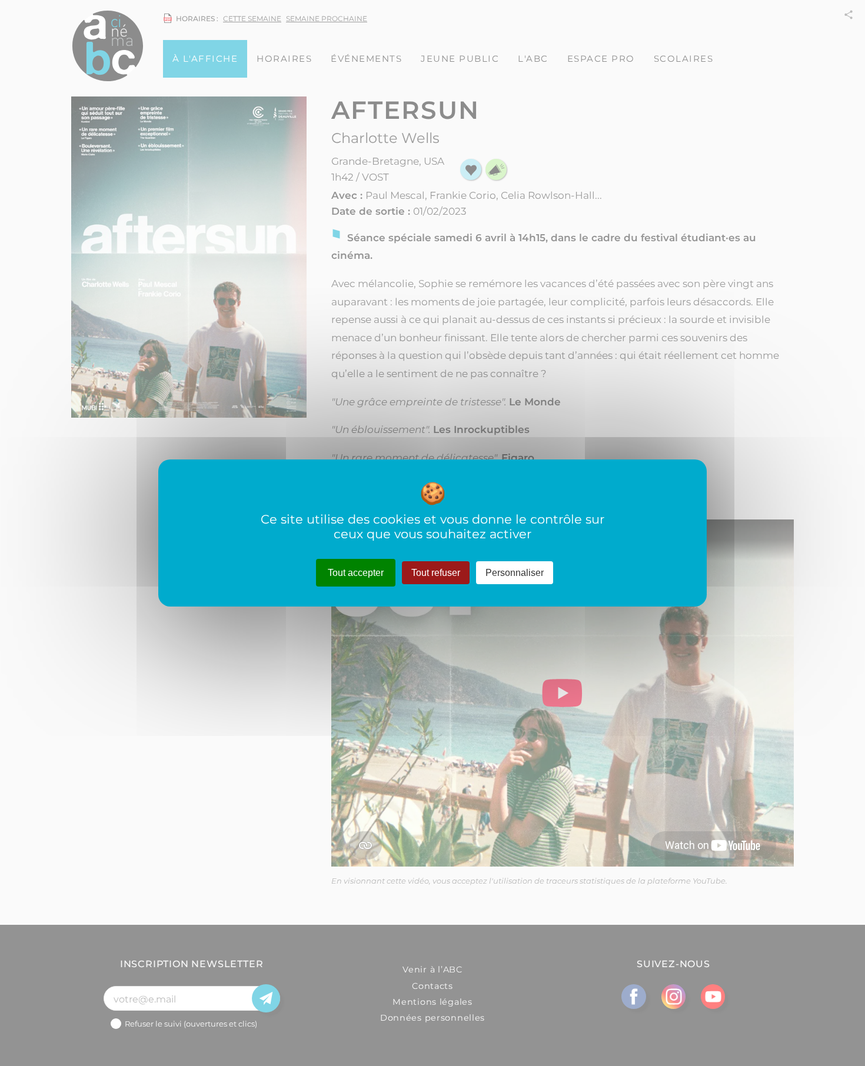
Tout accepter (356, 573)
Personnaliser (514, 573)
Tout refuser (435, 573)
